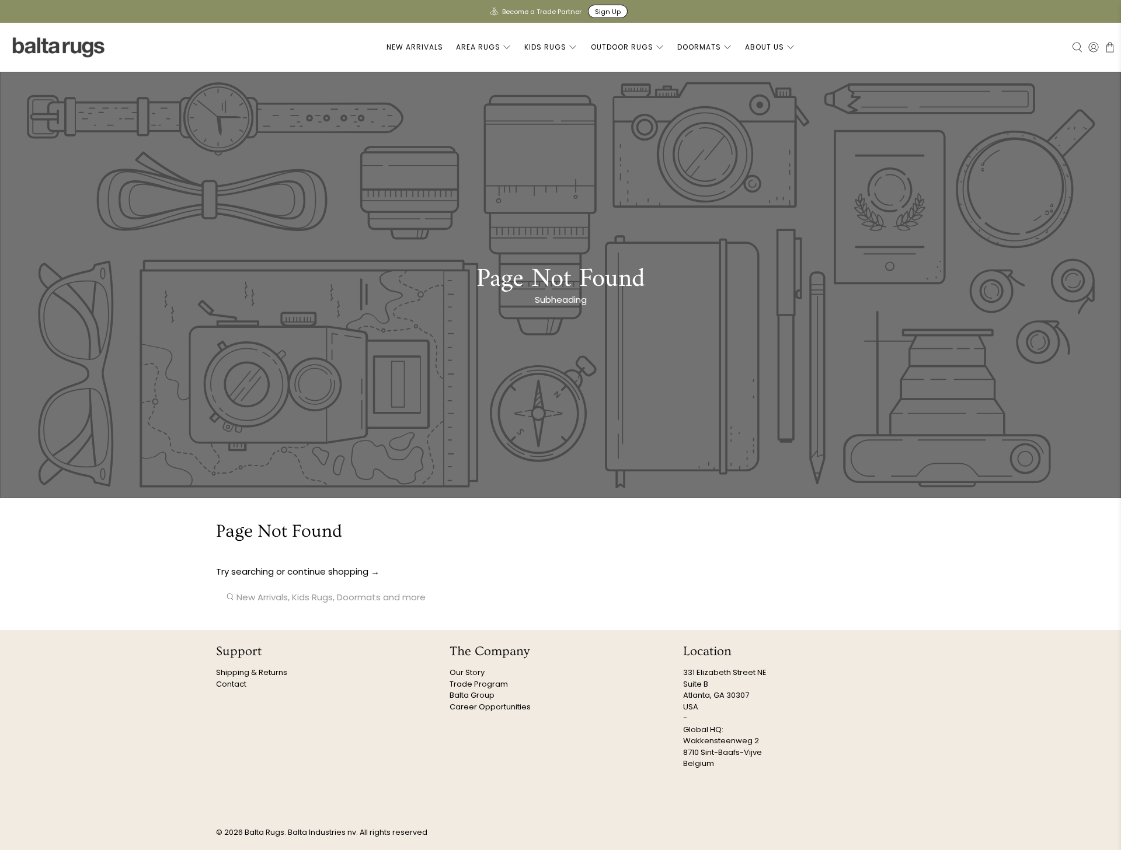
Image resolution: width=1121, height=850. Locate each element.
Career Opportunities (490, 706)
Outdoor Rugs (622, 47)
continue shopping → (333, 571)
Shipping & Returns (251, 672)
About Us (764, 47)
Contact (231, 684)
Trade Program (479, 684)
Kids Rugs (545, 47)
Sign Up (608, 11)
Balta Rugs (264, 832)
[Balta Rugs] (59, 47)
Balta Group (472, 695)
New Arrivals (415, 47)
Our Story (467, 672)
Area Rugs (478, 47)
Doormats (699, 47)
